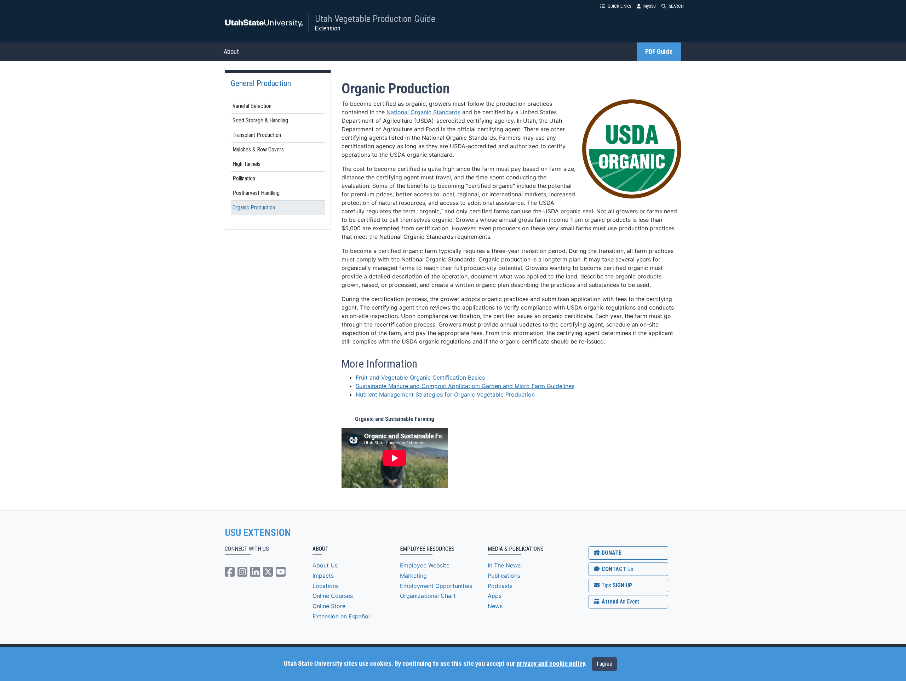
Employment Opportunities (436, 585)
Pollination (244, 178)
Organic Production (254, 207)
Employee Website (424, 565)
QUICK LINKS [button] (619, 6)
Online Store (328, 606)
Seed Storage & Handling (260, 120)
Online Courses (332, 595)
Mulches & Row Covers (258, 149)
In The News (504, 565)
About (231, 51)
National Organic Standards (423, 112)
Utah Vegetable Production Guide (375, 18)
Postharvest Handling (256, 193)
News (495, 606)
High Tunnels (246, 164)
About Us (325, 565)
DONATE (610, 552)
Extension (327, 28)
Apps (494, 595)
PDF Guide (658, 52)
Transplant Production (257, 135)
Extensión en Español (341, 616)
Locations (325, 585)
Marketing (413, 575)
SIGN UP (616, 585)
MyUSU (649, 6)
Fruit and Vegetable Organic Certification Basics (420, 377)
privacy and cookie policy (551, 664)
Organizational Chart (428, 595)
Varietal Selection (252, 106)
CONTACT (616, 569)
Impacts (323, 575)
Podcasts (500, 585)
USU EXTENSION (258, 533)
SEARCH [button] (676, 6)
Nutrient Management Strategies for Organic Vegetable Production (445, 394)
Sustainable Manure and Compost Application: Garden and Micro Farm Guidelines (465, 385)
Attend (619, 601)
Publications (504, 575)
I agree (604, 663)
